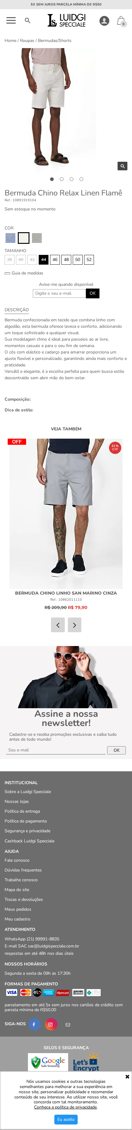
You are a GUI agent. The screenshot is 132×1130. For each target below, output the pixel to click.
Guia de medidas (26, 273)
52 (89, 260)
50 (77, 260)
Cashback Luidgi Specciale (29, 841)
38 (9, 260)
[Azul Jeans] (10, 238)
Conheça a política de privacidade (65, 1107)
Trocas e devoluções (24, 899)
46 (54, 260)
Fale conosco (17, 860)
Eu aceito (66, 1119)
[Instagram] (51, 1024)
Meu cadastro (17, 919)
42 (32, 260)
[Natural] (23, 238)
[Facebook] (34, 1024)
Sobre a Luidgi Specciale (28, 792)
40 (20, 260)
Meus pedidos (18, 910)
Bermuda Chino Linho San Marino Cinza (66, 593)
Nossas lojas (17, 802)
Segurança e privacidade (27, 831)
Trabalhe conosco (21, 880)
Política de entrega (22, 811)
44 (43, 260)
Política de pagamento (26, 821)
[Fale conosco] (68, 1024)
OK (93, 293)
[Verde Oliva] (37, 238)
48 (66, 260)
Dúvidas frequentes (23, 870)
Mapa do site (17, 890)
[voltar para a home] (65, 25)
